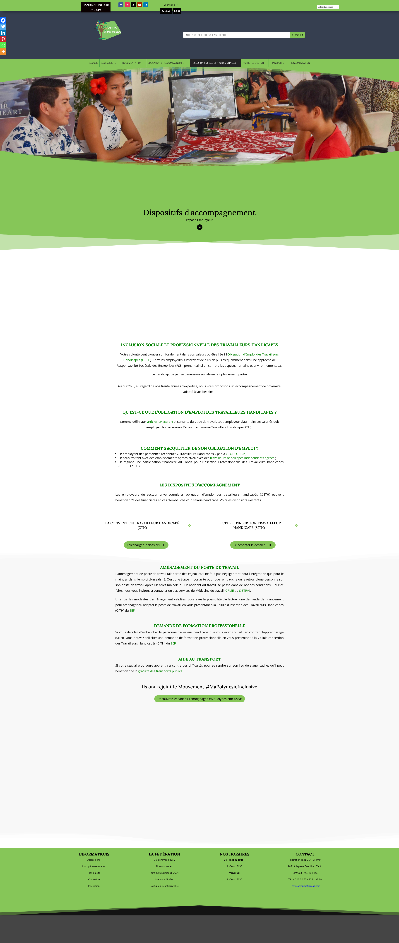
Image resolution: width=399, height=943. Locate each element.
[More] (3, 51)
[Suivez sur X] (133, 4)
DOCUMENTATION (132, 62)
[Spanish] (345, 2)
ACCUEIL (93, 62)
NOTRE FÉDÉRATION (253, 62)
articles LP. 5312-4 (160, 421)
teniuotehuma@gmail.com (306, 885)
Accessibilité (93, 859)
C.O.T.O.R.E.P (235, 454)
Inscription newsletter (94, 866)
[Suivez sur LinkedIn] (145, 4)
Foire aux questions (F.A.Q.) (164, 872)
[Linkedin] (3, 33)
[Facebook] (3, 20)
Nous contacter (164, 866)
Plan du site (94, 872)
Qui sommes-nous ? (164, 859)
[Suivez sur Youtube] (139, 4)
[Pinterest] (3, 39)
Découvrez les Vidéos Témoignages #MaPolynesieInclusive (199, 699)
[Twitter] (3, 27)
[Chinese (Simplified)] (318, 2)
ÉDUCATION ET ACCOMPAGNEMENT (166, 62)
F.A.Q (177, 10)
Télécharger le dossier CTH (146, 545)
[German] (328, 2)
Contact (166, 10)
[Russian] (342, 2)
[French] (325, 2)
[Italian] (332, 2)
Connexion (169, 4)
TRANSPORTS (277, 62)
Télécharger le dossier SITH (252, 545)
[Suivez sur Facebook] (120, 4)
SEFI (132, 610)
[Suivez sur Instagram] (127, 4)
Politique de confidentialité (164, 885)
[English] (321, 2)
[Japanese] (335, 2)
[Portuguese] (338, 2)
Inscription (94, 885)
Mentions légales (164, 879)
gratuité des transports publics (160, 671)
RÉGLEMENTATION (300, 62)
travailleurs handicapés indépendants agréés (242, 458)
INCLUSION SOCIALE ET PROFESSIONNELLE (214, 62)
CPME (229, 590)
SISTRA (244, 590)
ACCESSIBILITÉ (108, 62)
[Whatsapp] (3, 45)
